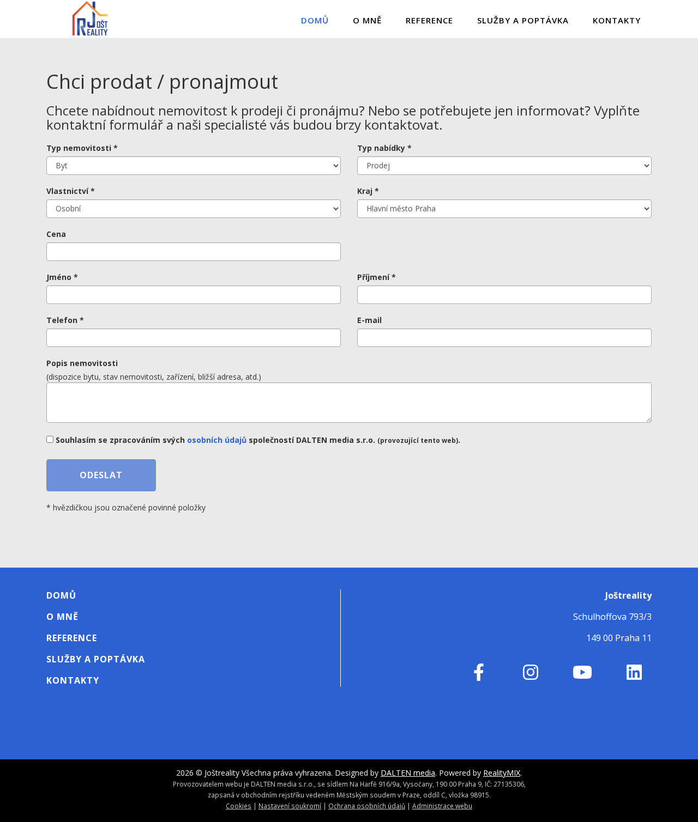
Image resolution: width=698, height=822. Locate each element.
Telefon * (65, 320)
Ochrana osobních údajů (366, 805)
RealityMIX (501, 773)
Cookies (238, 805)
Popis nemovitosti (82, 363)
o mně (367, 20)
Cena (56, 234)
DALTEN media (408, 773)
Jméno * (62, 277)
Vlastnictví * (70, 191)
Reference (429, 20)
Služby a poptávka (523, 20)
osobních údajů (216, 440)
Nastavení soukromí (289, 805)
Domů (315, 20)
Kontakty (617, 20)
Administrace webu (442, 805)
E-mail (369, 320)
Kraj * (368, 191)
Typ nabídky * (384, 148)
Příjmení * (376, 277)
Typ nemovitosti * (82, 148)
